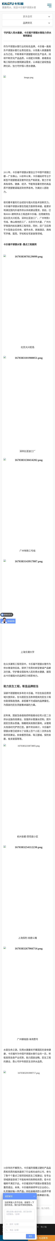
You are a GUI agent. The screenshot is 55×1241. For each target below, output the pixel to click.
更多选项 (27, 16)
